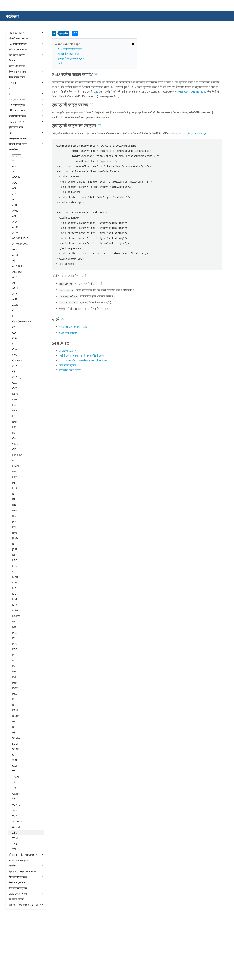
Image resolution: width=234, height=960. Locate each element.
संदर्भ (60, 63)
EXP (14, 421)
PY (13, 666)
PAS (14, 632)
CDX (14, 338)
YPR (14, 849)
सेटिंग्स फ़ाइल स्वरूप (18, 877)
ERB (14, 410)
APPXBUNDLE (20, 238)
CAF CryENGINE (21, 321)
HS (14, 482)
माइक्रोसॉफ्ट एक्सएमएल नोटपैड (73, 326)
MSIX (15, 610)
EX (13, 416)
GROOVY (17, 455)
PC (13, 638)
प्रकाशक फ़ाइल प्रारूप (19, 860)
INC (14, 504)
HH (14, 471)
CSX (14, 382)
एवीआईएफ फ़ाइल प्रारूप (70, 351)
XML (95, 91)
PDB (14, 643)
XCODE (16, 827)
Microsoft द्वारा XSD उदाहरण (193, 133)
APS (14, 249)
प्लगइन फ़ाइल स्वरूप (18, 144)
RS (13, 727)
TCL (14, 771)
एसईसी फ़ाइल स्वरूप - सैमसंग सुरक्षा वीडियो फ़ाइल (81, 355)
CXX (14, 388)
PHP (14, 654)
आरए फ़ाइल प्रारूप (67, 365)
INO (14, 510)
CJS (14, 344)
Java (14, 532)
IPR (14, 516)
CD (14, 332)
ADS (14, 182)
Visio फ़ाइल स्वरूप (18, 893)
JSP (14, 543)
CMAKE (16, 355)
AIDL (15, 199)
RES (14, 721)
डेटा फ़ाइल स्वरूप (17, 55)
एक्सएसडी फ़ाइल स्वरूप (68, 53)
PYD (14, 671)
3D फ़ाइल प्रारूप (17, 32)
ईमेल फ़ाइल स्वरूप (17, 77)
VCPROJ (16, 816)
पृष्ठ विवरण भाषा (16, 127)
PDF (11, 132)
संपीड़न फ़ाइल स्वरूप (18, 49)
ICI (13, 493)
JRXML (16, 538)
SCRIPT (16, 749)
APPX (15, 232)
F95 (14, 427)
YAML (15, 838)
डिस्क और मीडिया (17, 66)
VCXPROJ (17, 821)
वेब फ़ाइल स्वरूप (16, 899)
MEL (14, 582)
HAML (15, 466)
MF (14, 588)
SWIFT (16, 766)
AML (15, 210)
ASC (14, 277)
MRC (15, 605)
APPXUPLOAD (20, 243)
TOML (15, 777)
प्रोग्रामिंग (13, 149)
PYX (14, 693)
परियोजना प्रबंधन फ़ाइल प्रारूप (23, 854)
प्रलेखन (12, 16)
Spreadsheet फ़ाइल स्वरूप (23, 871)
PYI (14, 677)
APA (14, 221)
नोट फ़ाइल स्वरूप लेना (19, 121)
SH (14, 755)
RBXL (15, 710)
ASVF (15, 293)
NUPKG (16, 616)
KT (13, 555)
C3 (13, 316)
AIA (14, 194)
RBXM (15, 716)
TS (13, 782)
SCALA (16, 738)
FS (13, 432)
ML (14, 593)
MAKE (15, 577)
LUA (14, 566)
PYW (15, 688)
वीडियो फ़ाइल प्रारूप (18, 888)
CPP (14, 366)
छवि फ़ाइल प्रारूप (17, 110)
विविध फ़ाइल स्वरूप (17, 116)
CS (13, 371)
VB (13, 799)
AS (13, 260)
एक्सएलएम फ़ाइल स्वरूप (70, 370)
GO (14, 449)
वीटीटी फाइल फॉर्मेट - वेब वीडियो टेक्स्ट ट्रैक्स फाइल (83, 360)
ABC (14, 166)
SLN (14, 760)
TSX (14, 788)
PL (13, 660)
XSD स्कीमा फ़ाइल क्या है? (70, 49)
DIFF (14, 399)
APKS (15, 227)
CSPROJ (16, 377)
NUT (15, 621)
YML (14, 843)
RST (14, 732)
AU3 (14, 299)
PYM (15, 682)
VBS (14, 810)
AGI (14, 188)
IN (13, 499)
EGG (14, 405)
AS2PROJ (17, 266)
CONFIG (17, 360)
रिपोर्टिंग (12, 866)
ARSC (15, 255)
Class (15, 349)
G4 (14, 438)
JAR (14, 521)
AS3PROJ (17, 271)
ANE (14, 216)
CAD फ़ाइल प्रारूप (18, 44)
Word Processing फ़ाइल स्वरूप (25, 904)
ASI (14, 282)
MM (14, 599)
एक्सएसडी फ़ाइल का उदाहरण (71, 58)
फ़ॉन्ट (11, 94)
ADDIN (16, 177)
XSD (14, 832)
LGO (14, 560)
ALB (14, 205)
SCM (15, 743)
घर (54, 33)
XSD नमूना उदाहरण (68, 333)
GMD (15, 443)
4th (14, 160)
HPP (14, 477)
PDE (14, 649)
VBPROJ (16, 804)
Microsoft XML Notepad (192, 91)
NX (14, 627)
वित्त (10, 88)
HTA (14, 488)
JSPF (14, 549)
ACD (14, 171)
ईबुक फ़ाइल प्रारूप (17, 71)
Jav (14, 527)
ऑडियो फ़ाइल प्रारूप (18, 38)
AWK (15, 305)
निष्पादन (12, 83)
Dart (15, 393)
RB (14, 704)
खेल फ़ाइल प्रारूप (17, 99)
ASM (15, 288)
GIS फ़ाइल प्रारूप (17, 105)
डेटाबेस (12, 60)
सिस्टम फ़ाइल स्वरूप (18, 882)
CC (14, 327)
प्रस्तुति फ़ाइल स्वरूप (18, 138)
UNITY (16, 793)
